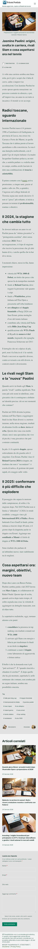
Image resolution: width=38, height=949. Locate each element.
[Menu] (35, 4)
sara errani (21, 710)
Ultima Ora (7, 67)
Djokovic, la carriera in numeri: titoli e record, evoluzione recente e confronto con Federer (19, 802)
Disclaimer (6, 947)
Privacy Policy (15, 947)
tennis (24, 180)
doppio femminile (26, 698)
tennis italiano (8, 714)
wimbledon (7, 718)
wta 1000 (18, 718)
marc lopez (7, 706)
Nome (4, 866)
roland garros (8, 710)
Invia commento (9, 924)
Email (4, 875)
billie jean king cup (9, 698)
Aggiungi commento (9, 894)
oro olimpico (19, 706)
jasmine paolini (28, 702)
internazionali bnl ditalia (11, 702)
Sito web (5, 884)
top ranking (21, 714)
